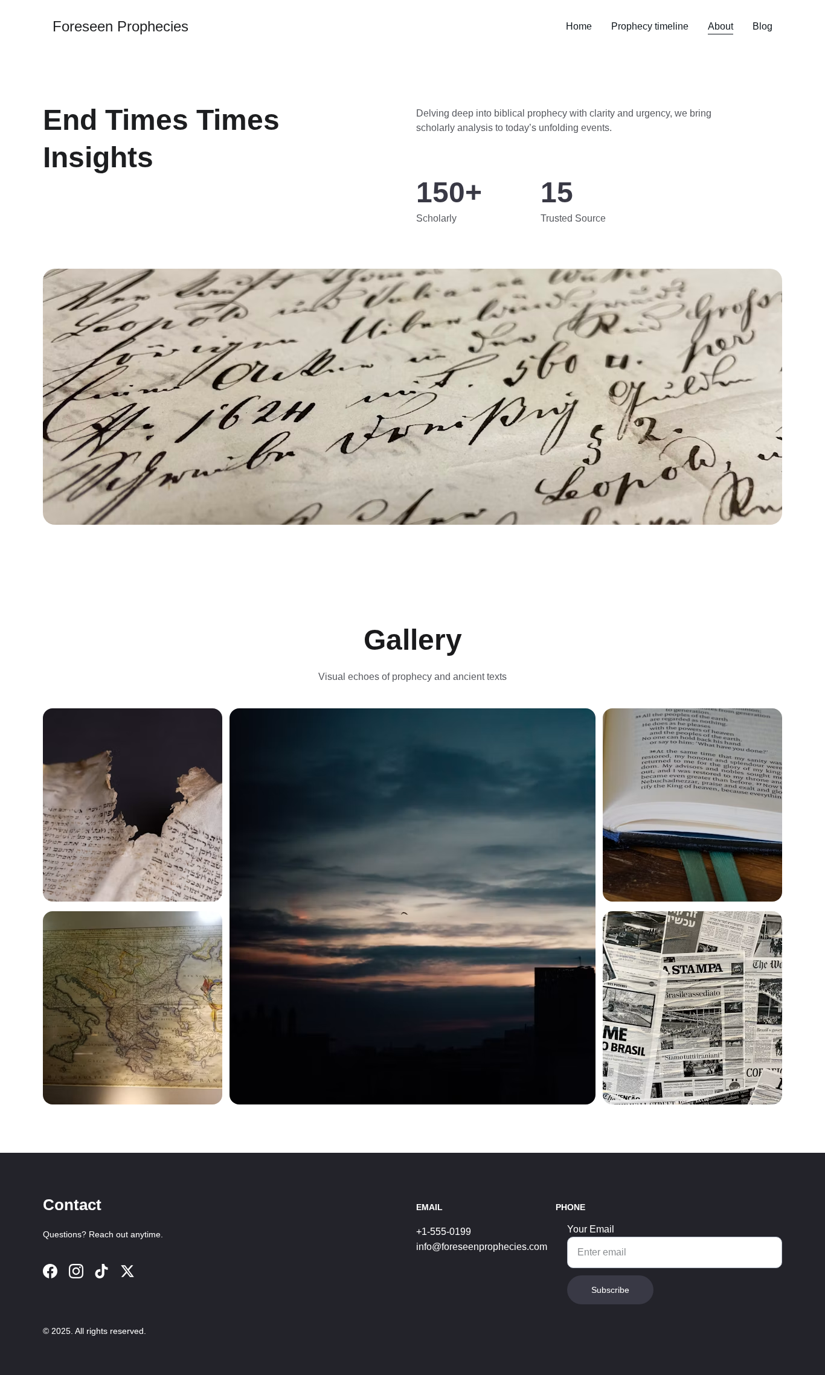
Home (579, 26)
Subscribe (610, 1290)
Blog (762, 26)
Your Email (590, 1229)
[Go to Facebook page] (50, 1271)
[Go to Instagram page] (76, 1271)
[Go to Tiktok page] (101, 1271)
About (720, 26)
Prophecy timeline (650, 26)
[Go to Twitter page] (127, 1271)
